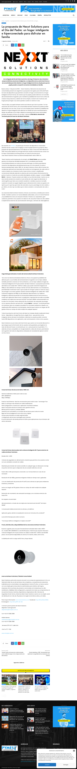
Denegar (65, 764)
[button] (74, 750)
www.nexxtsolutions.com (23, 600)
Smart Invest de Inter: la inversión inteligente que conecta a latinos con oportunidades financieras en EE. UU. (16, 727)
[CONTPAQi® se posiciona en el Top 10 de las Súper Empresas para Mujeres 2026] (56, 86)
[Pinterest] (19, 45)
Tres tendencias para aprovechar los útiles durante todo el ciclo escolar (66, 57)
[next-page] (5, 696)
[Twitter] (70, 1)
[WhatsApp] (22, 45)
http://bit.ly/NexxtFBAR (42, 600)
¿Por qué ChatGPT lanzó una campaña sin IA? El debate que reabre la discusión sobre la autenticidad (41, 689)
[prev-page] (3, 696)
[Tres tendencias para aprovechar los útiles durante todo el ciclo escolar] (56, 56)
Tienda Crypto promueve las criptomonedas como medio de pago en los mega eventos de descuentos (13, 654)
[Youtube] (74, 1)
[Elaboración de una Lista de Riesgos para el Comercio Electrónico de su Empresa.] (5, 718)
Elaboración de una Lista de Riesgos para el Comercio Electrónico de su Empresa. (17, 718)
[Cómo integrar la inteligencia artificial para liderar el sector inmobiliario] (5, 710)
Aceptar (47, 764)
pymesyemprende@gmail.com (28, 761)
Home (3, 21)
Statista (13, 145)
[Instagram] (68, 1)
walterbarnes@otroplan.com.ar (10, 619)
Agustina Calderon (7, 41)
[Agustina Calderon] (7, 662)
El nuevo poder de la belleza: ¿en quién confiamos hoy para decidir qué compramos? (68, 67)
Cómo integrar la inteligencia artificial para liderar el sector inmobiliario (17, 710)
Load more (63, 94)
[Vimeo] (72, 1)
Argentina (7, 21)
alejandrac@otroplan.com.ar (10, 609)
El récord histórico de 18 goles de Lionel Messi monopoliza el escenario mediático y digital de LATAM (9, 689)
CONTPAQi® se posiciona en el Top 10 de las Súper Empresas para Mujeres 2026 (68, 87)
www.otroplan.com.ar (8, 633)
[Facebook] (66, 1)
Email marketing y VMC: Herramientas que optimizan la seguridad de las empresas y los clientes (39, 654)
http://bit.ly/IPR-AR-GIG (16, 602)
